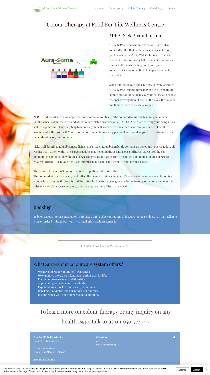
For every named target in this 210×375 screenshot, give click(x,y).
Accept (196, 369)
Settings (182, 369)
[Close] (206, 370)
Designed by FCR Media (44, 359)
